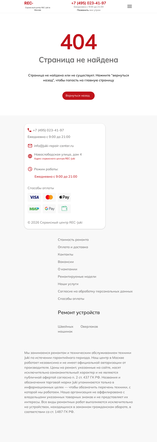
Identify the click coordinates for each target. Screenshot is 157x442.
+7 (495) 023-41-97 (88, 3)
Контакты (65, 254)
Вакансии (66, 262)
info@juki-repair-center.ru (54, 146)
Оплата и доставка (73, 247)
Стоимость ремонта (73, 239)
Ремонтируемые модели (77, 276)
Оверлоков (89, 326)
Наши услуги (68, 284)
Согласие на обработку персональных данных (95, 291)
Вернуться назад (78, 95)
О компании (67, 269)
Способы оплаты (71, 299)
